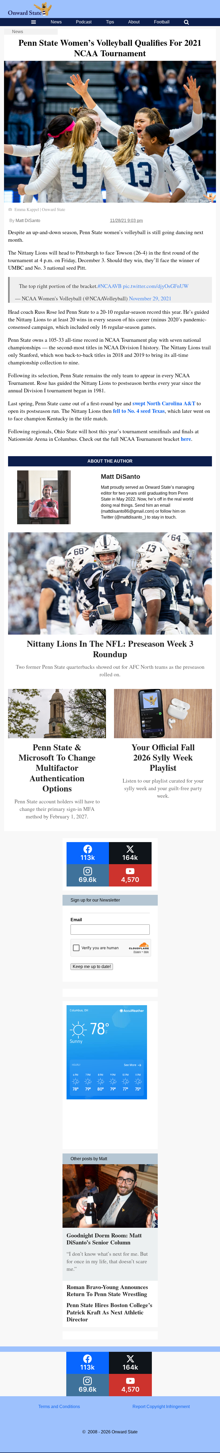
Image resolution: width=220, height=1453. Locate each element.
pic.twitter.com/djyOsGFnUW (156, 286)
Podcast (83, 22)
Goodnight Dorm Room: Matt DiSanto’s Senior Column (104, 1239)
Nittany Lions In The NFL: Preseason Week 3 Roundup (110, 648)
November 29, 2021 (150, 298)
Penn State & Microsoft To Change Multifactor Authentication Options (57, 768)
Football (162, 22)
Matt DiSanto (28, 220)
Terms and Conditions (59, 1406)
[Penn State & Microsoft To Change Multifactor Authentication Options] (57, 736)
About (134, 22)
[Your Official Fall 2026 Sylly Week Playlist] (163, 736)
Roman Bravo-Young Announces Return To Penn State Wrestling (107, 1290)
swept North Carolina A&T (164, 403)
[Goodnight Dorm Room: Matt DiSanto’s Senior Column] (110, 1229)
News (56, 22)
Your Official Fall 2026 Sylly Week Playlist (163, 757)
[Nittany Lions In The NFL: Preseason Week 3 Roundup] (110, 632)
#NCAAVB (110, 286)
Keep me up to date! (92, 966)
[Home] (30, 14)
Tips (110, 22)
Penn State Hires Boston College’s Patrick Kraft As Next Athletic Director (109, 1312)
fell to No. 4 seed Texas (139, 411)
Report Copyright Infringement (161, 1406)
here (186, 439)
